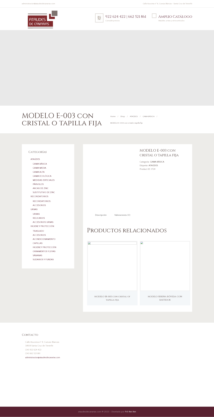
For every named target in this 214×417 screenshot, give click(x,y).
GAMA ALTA (39, 172)
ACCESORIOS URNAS (43, 222)
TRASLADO (38, 231)
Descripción (101, 215)
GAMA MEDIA (39, 168)
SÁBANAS (37, 255)
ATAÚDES (134, 116)
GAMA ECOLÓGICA (42, 176)
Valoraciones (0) (122, 215)
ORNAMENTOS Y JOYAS (44, 251)
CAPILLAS (38, 243)
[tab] (101, 215)
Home (112, 116)
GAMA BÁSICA (148, 116)
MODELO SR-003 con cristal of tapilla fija (112, 298)
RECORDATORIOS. (42, 201)
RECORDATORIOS (39, 196)
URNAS (34, 209)
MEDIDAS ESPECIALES (44, 180)
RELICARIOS (39, 218)
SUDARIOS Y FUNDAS (43, 259)
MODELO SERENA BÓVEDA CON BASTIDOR (165, 298)
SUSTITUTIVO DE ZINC (44, 192)
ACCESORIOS (39, 205)
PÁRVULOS (38, 184)
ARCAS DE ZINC (40, 188)
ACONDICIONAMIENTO (44, 239)
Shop (122, 116)
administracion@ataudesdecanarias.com (38, 4)
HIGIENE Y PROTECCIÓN (42, 226)
